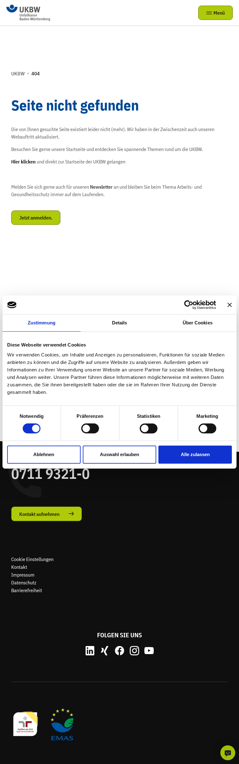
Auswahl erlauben (119, 454)
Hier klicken (23, 161)
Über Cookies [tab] (198, 322)
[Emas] (61, 723)
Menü (219, 13)
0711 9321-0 (50, 473)
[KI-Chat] (227, 752)
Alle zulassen (195, 454)
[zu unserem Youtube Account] (149, 650)
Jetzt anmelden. (35, 218)
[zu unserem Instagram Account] (134, 650)
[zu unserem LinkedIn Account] (90, 650)
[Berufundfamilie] (25, 723)
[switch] (90, 428)
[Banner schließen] (229, 305)
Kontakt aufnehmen (39, 514)
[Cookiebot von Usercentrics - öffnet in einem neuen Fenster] (189, 304)
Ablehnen (43, 454)
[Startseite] (28, 12)
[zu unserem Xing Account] (104, 650)
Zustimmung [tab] (41, 322)
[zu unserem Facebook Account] (119, 650)
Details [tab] (119, 322)
